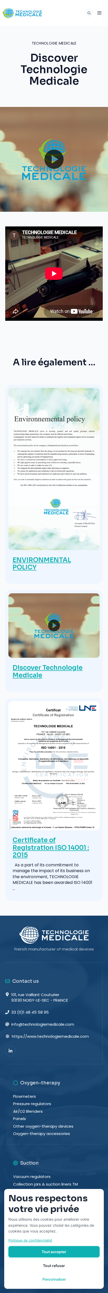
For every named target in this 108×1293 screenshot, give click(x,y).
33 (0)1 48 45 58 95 (30, 1012)
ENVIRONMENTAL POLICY (42, 564)
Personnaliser (54, 1279)
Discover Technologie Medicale (48, 671)
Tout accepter (54, 1251)
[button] (87, 13)
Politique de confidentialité (30, 1240)
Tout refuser (54, 1265)
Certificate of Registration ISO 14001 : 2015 (51, 847)
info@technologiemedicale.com (42, 1024)
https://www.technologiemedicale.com (50, 1036)
